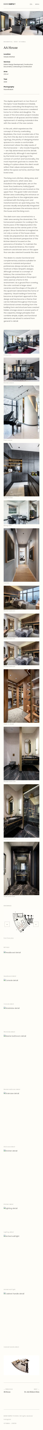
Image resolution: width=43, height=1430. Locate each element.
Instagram (7, 1419)
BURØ (9, 4)
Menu (37, 4)
